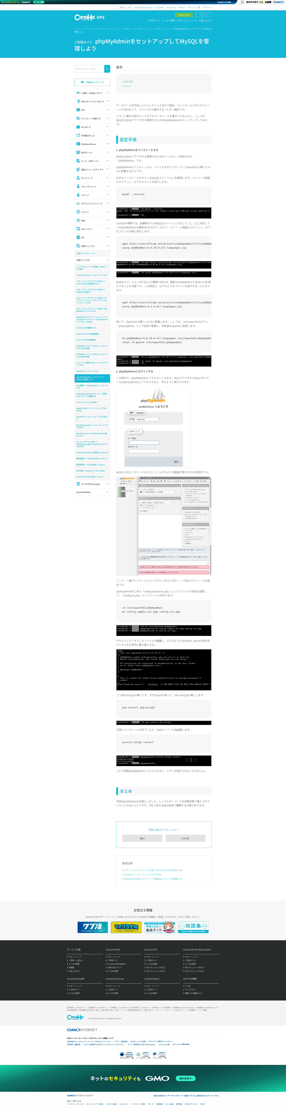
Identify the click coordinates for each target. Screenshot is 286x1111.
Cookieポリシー (180, 1010)
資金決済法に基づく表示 (110, 1010)
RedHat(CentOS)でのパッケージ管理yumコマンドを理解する (153, 878)
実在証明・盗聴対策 (73, 1044)
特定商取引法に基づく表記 (89, 1010)
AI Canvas (171, 7)
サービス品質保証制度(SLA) (131, 1010)
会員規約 (70, 1007)
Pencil (182, 7)
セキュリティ (123, 1104)
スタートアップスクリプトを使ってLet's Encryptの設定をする (153, 870)
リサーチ (151, 1104)
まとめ (127, 85)
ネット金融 (169, 1104)
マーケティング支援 (138, 1104)
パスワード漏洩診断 (121, 1041)
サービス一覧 (194, 7)
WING (122, 7)
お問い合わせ (205, 20)
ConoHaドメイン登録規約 (85, 1007)
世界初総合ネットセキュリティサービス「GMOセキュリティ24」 (89, 1041)
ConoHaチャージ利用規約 (107, 1007)
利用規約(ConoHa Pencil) (205, 1007)
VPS (129, 7)
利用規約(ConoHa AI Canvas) (183, 1007)
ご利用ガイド (153, 20)
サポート (207, 7)
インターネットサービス (75, 1104)
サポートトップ (81, 28)
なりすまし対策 (164, 1044)
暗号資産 (179, 1104)
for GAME (159, 7)
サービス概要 (202, 1010)
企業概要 (191, 1010)
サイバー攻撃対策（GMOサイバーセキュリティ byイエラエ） (104, 1044)
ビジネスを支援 (111, 1104)
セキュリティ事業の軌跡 (181, 1044)
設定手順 (128, 81)
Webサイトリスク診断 (138, 1041)
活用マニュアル (145, 28)
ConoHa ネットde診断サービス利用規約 (155, 1007)
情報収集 (160, 1104)
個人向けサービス (191, 1104)
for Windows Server (143, 7)
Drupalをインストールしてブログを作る (143, 874)
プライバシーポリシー (164, 1010)
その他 (202, 1104)
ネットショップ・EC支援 (94, 1104)
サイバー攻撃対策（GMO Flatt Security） (142, 1044)
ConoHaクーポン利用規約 (128, 1007)
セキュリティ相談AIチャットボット (160, 1041)
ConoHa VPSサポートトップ (105, 28)
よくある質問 (169, 20)
